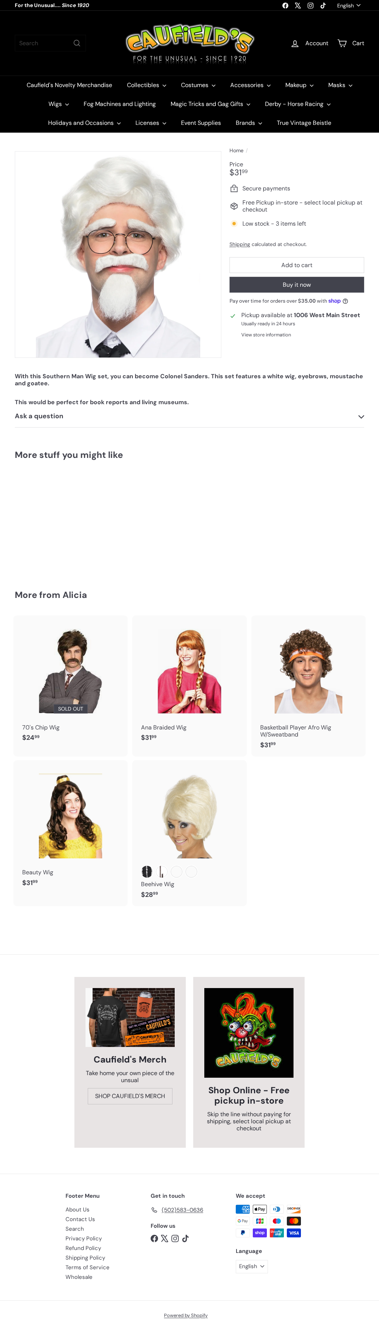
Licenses (148, 123)
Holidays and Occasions (81, 123)
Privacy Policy (84, 1238)
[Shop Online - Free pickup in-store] (249, 1032)
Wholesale (79, 1277)
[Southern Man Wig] (41, 519)
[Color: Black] (147, 872)
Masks (337, 85)
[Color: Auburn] (176, 872)
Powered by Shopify (186, 1315)
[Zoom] (118, 255)
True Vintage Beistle (304, 123)
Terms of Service (88, 1267)
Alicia (75, 595)
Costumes (195, 85)
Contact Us (80, 1219)
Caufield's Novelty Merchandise (69, 85)
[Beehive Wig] (189, 833)
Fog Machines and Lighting (120, 104)
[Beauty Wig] (70, 827)
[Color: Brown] (162, 872)
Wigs (55, 104)
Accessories (247, 85)
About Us (78, 1209)
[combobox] (50, 43)
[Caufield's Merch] (130, 1017)
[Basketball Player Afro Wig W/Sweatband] (308, 686)
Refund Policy (83, 1248)
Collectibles (144, 85)
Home (236, 150)
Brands (246, 123)
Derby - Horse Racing (295, 104)
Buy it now (297, 285)
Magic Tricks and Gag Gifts (208, 104)
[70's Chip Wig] (70, 682)
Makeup (296, 85)
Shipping (239, 244)
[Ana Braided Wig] (189, 682)
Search (75, 1229)
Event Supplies (201, 123)
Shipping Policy (85, 1257)
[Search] (77, 43)
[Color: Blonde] (191, 872)
